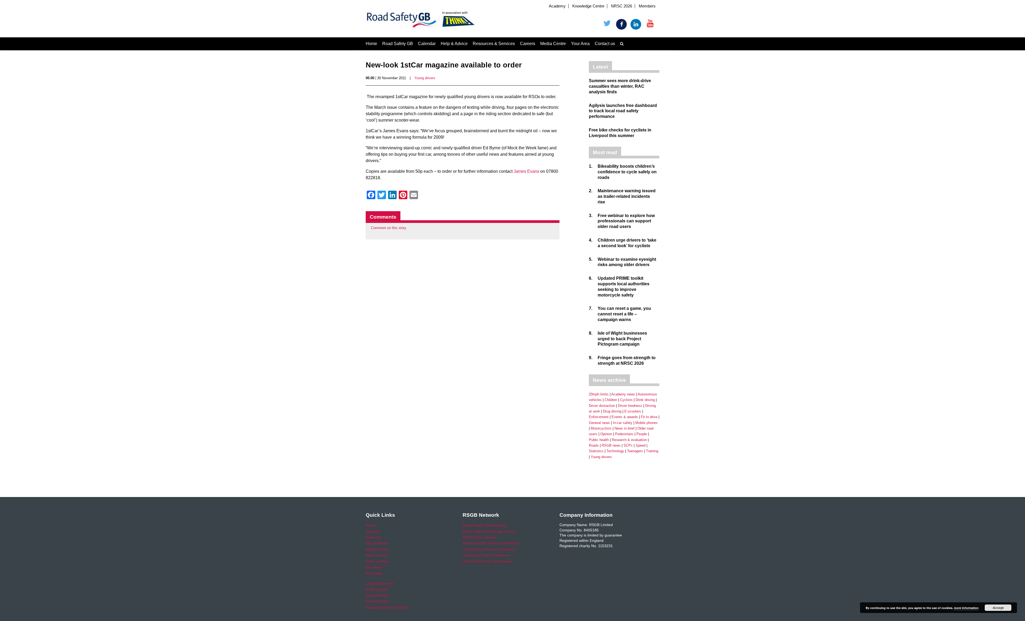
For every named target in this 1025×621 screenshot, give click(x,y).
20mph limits (599, 394)
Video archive (377, 561)
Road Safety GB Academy (484, 525)
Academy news (623, 394)
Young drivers (424, 78)
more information (966, 608)
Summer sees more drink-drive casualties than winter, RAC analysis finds (620, 86)
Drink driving (645, 400)
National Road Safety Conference (491, 543)
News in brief (624, 428)
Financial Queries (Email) (387, 607)
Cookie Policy (377, 595)
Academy (557, 6)
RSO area (374, 573)
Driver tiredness (630, 406)
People (641, 434)
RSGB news (611, 445)
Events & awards (625, 417)
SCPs (628, 445)
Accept (998, 607)
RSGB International (479, 537)
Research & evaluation (629, 440)
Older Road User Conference (487, 561)
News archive (377, 555)
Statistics (596, 451)
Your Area (580, 43)
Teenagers (635, 451)
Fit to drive (649, 417)
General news (599, 423)
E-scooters (632, 411)
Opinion (606, 434)
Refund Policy (377, 601)
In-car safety (622, 423)
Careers (527, 43)
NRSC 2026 (621, 6)
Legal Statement (379, 583)
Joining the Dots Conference (487, 555)
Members (647, 6)
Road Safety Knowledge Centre (489, 531)
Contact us (605, 43)
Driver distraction (602, 406)
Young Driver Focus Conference (490, 549)
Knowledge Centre (588, 6)
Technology (615, 451)
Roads (594, 445)
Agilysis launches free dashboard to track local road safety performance (623, 111)
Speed (640, 445)
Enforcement (599, 417)
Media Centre (553, 43)
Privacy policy (377, 589)
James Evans (526, 171)
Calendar (427, 43)
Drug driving (612, 411)
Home (371, 43)
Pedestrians (624, 434)
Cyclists (626, 400)
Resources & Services (494, 43)
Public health (599, 440)
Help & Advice (454, 43)
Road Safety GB (397, 43)
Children (611, 400)
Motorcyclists (601, 428)
